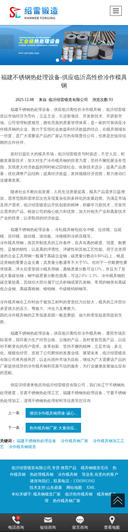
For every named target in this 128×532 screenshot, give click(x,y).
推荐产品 (68, 468)
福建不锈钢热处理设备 (36, 440)
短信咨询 (48, 527)
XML (90, 487)
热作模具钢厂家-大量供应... (53, 427)
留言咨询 (80, 527)
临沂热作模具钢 (79, 494)
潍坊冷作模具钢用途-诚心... (53, 413)
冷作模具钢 (67, 474)
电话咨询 (16, 527)
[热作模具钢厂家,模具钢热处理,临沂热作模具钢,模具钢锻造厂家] (64, 45)
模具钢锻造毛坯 (94, 468)
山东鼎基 (54, 487)
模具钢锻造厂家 (47, 494)
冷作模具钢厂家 (74, 440)
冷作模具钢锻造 (22, 446)
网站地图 (74, 487)
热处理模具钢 (41, 474)
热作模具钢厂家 (66, 500)
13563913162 (84, 481)
